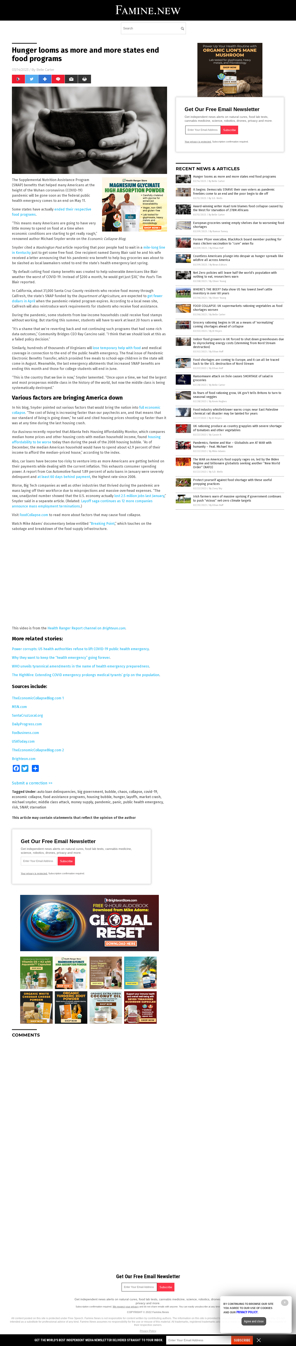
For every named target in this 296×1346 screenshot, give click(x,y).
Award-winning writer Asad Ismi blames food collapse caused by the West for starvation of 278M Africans (238, 208)
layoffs (132, 797)
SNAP (24, 807)
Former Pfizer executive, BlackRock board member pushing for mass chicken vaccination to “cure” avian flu (237, 241)
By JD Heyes (215, 331)
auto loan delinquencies (56, 792)
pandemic (103, 802)
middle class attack (53, 802)
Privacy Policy (148, 1331)
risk (15, 807)
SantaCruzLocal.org (27, 715)
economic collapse (26, 797)
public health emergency (143, 802)
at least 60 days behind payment (63, 477)
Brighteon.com (24, 759)
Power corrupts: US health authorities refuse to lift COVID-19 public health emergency (80, 649)
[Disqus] (89, 1095)
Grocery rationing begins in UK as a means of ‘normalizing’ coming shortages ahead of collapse (233, 324)
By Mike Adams (217, 451)
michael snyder (24, 802)
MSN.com (19, 707)
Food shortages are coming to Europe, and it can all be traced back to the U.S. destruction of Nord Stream (236, 362)
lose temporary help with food (117, 348)
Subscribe (242, 1340)
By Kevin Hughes (218, 401)
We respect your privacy (126, 1306)
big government (90, 792)
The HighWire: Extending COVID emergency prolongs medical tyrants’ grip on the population (85, 675)
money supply (82, 802)
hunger (119, 797)
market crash (150, 797)
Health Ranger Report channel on (86, 628)
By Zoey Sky (215, 488)
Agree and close (254, 1321)
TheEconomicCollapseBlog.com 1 (38, 698)
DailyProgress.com (27, 724)
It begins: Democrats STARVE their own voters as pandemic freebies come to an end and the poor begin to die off (234, 191)
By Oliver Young (217, 281)
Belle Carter (45, 70)
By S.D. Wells (215, 198)
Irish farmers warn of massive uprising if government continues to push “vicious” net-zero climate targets (237, 498)
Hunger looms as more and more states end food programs (234, 176)
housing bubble (99, 797)
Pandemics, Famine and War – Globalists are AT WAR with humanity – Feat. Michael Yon (232, 445)
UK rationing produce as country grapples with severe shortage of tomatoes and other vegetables (237, 428)
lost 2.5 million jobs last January (139, 496)
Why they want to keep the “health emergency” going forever (61, 658)
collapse (135, 792)
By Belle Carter (217, 181)
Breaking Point (103, 524)
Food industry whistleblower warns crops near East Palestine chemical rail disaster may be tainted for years (235, 411)
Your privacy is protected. (34, 873)
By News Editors (218, 264)
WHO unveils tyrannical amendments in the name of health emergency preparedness (80, 666)
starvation (38, 807)
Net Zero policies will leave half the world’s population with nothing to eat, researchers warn (235, 275)
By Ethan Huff (216, 248)
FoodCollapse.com (34, 515)
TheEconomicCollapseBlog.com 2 (38, 750)
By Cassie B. (215, 434)
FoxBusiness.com (25, 733)
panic (116, 802)
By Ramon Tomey (219, 231)
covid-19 (150, 792)
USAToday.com (23, 741)
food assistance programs (64, 797)
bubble (110, 792)
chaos (122, 792)
